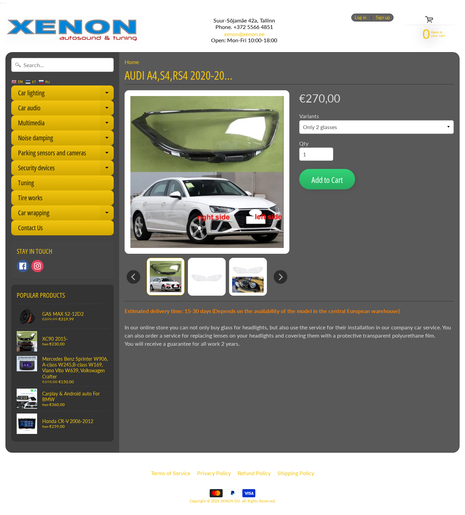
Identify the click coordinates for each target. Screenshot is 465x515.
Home (132, 62)
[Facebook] (23, 266)
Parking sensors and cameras (66, 154)
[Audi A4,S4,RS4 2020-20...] (166, 276)
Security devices (66, 169)
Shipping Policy (295, 473)
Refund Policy (254, 473)
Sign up (383, 17)
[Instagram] (37, 266)
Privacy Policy (214, 473)
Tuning (26, 182)
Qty (303, 143)
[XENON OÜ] (73, 30)
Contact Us (30, 227)
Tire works (30, 197)
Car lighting (66, 94)
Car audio (66, 109)
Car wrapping (66, 214)
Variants (309, 116)
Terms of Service (170, 473)
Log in (360, 17)
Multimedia (66, 124)
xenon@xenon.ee (244, 34)
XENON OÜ (230, 501)
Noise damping (66, 139)
